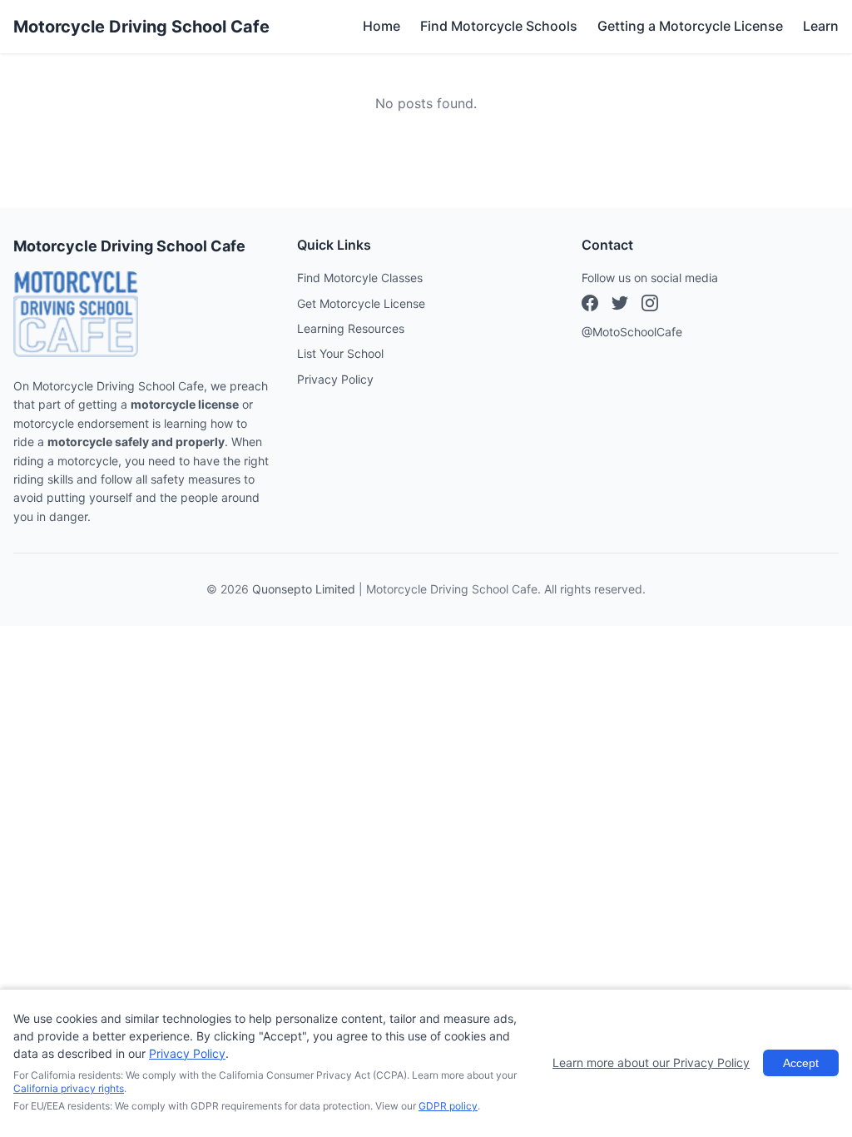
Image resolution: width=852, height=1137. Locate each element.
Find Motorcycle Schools (498, 25)
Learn (821, 25)
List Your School (340, 353)
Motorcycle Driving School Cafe (141, 27)
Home (381, 25)
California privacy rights (68, 1088)
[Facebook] (590, 305)
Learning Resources (350, 328)
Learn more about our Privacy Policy (651, 1062)
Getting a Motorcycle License (690, 25)
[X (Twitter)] (649, 305)
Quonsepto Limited (303, 589)
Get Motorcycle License (361, 303)
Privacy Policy (335, 379)
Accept (801, 1063)
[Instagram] (620, 305)
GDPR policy (448, 1106)
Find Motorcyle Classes (360, 278)
